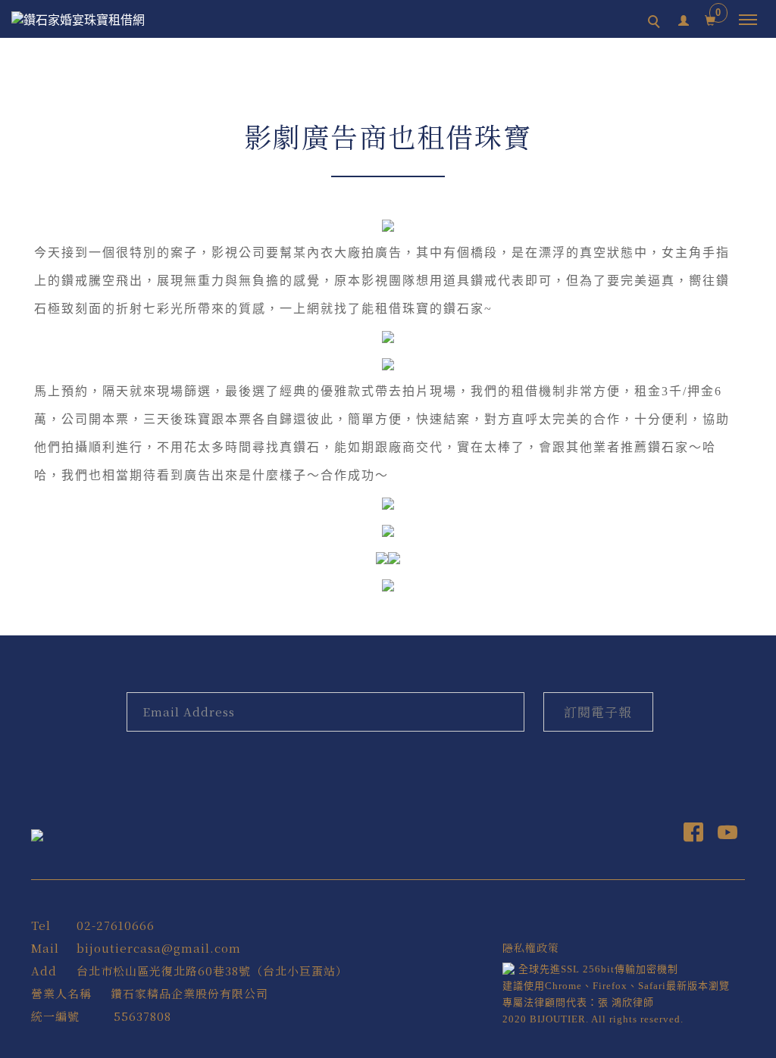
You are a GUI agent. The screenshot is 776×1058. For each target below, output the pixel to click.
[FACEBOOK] (694, 835)
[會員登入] (684, 18)
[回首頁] (94, 20)
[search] (656, 23)
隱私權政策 (530, 947)
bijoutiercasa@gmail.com (159, 948)
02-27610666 (116, 925)
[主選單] (748, 20)
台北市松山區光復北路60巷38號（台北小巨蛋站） (212, 970)
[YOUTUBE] (728, 835)
